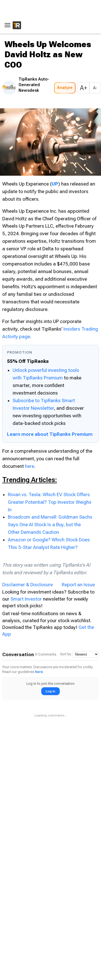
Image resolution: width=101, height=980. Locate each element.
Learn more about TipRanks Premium (50, 432)
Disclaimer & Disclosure (27, 583)
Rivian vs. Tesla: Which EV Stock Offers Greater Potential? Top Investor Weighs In (49, 500)
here (29, 464)
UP (55, 182)
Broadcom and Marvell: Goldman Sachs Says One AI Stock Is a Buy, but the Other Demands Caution (50, 523)
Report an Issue (78, 583)
